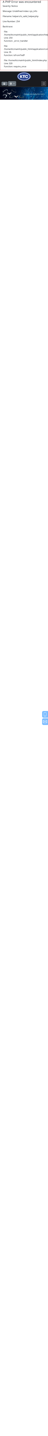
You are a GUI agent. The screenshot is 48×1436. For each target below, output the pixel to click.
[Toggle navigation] (44, 83)
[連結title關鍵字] (24, 76)
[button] (5, 84)
